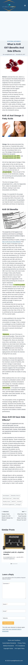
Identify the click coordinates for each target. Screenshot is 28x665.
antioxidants (6, 495)
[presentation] (14, 541)
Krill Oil (13, 501)
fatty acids (16, 498)
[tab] (12, 563)
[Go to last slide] (4, 547)
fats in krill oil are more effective (11, 241)
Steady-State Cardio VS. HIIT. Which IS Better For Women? (7, 516)
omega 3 (18, 504)
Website (5, 618)
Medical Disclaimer (8, 645)
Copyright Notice (8, 648)
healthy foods (6, 501)
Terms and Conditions (14, 640)
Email (5, 611)
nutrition (19, 501)
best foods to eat (7, 498)
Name (5, 604)
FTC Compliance (20, 645)
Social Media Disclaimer (9, 643)
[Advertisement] (14, 26)
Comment (6, 583)
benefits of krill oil (15, 495)
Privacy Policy (22, 643)
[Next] (24, 547)
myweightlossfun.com (9, 54)
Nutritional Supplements (14, 41)
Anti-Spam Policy (19, 648)
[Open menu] (25, 5)
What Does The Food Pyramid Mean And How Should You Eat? (21, 516)
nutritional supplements (8, 504)
